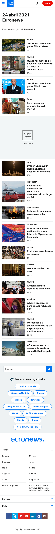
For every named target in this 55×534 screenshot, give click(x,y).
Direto (47, 3)
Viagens (6, 473)
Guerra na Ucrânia (20, 393)
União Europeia (40, 406)
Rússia (20, 420)
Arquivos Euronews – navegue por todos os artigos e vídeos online (39, 487)
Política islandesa (34, 413)
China (35, 420)
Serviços (6, 499)
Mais (4, 506)
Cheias (40, 393)
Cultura (32, 473)
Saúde (32, 467)
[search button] (49, 369)
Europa (5, 456)
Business (6, 462)
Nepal (15, 413)
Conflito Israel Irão (28, 386)
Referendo (35, 400)
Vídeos (5, 479)
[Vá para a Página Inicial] (10, 3)
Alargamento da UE (16, 406)
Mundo (32, 456)
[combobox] (27, 369)
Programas (34, 479)
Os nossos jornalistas (11, 485)
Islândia (18, 400)
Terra (31, 462)
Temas (5, 449)
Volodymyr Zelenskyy (27, 427)
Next (4, 467)
